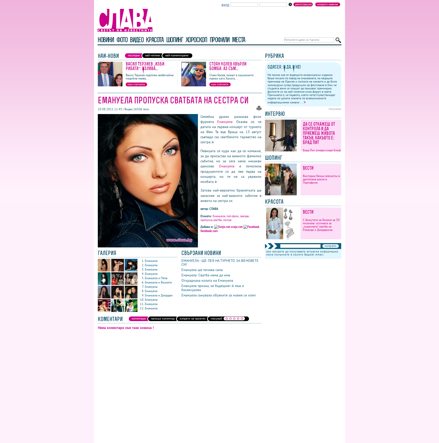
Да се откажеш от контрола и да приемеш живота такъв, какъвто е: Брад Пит (319, 133)
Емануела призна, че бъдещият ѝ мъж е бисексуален (212, 287)
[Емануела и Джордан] (131, 297)
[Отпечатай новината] (259, 109)
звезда (244, 216)
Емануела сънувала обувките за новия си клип (218, 295)
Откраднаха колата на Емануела (207, 280)
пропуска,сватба (211, 220)
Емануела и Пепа (156, 278)
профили (219, 40)
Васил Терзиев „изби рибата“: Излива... (145, 66)
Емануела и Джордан (159, 295)
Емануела (224, 121)
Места (238, 40)
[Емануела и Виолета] (131, 284)
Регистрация (303, 4)
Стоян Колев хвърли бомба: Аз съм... (227, 66)
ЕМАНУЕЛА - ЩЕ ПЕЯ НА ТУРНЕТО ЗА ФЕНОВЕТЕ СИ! (220, 262)
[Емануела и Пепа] (118, 284)
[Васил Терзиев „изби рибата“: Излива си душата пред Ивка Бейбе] (110, 85)
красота (154, 40)
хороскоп (196, 40)
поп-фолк (233, 216)
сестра (227, 220)
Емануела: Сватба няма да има (205, 275)
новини (106, 40)
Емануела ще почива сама (202, 269)
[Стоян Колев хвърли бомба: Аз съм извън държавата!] (193, 85)
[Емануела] (104, 270)
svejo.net (236, 227)
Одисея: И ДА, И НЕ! (284, 67)
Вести (308, 168)
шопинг (174, 40)
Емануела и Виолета (158, 282)
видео (136, 40)
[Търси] (338, 40)
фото (122, 40)
